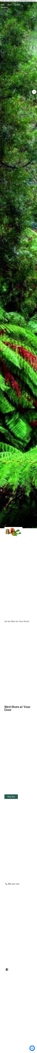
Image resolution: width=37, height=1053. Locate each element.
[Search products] (34, 92)
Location (17, 5)
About (9, 5)
